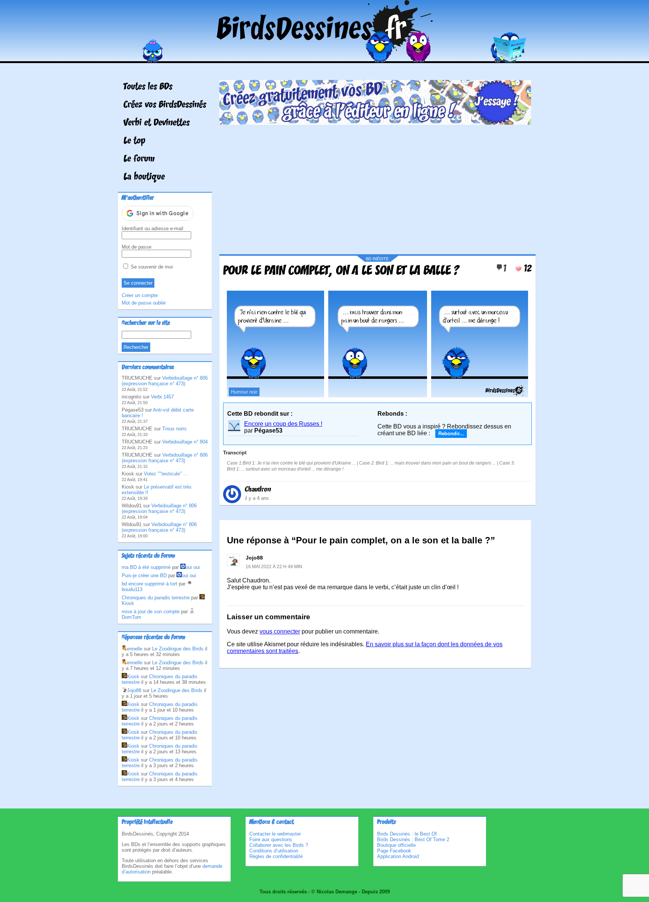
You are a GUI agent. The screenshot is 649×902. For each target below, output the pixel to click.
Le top (134, 141)
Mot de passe (136, 247)
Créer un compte (140, 295)
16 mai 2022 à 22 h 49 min (274, 566)
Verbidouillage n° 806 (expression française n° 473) (165, 380)
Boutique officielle (396, 845)
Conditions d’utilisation (273, 851)
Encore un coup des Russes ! (283, 424)
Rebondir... (451, 433)
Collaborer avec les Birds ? (278, 845)
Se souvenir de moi (151, 267)
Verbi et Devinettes (157, 123)
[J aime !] (518, 269)
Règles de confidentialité (276, 856)
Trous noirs (174, 428)
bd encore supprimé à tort (149, 584)
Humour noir (244, 392)
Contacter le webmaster (275, 834)
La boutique (144, 177)
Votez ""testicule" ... (166, 474)
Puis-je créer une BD (144, 575)
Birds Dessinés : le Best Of (407, 834)
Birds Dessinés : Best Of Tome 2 (413, 839)
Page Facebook (394, 851)
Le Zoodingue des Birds (178, 649)
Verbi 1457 (162, 397)
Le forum (139, 159)
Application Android (398, 856)
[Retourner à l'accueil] (325, 57)
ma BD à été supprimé (146, 567)
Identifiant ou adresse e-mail (152, 228)
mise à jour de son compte (151, 611)
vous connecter (280, 631)
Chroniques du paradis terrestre (156, 597)
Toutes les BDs (148, 87)
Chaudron (258, 489)
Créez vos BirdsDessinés (165, 105)
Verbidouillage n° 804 (185, 442)
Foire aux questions (270, 839)
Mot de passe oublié (144, 303)
